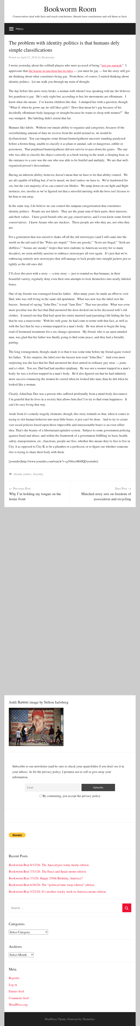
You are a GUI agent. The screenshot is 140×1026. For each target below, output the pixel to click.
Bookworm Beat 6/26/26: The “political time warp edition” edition (51, 885)
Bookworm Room (70, 9)
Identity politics (23, 474)
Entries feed (16, 991)
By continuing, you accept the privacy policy (71, 796)
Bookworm (48, 57)
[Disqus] (70, 552)
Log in (13, 985)
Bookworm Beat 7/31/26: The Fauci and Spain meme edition (47, 871)
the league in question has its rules (51, 71)
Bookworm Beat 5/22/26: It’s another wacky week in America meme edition (57, 891)
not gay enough (112, 65)
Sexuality (38, 474)
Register (14, 978)
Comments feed (19, 998)
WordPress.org (18, 1004)
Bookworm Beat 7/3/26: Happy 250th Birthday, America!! (46, 878)
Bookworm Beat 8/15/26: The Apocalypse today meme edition (49, 865)
